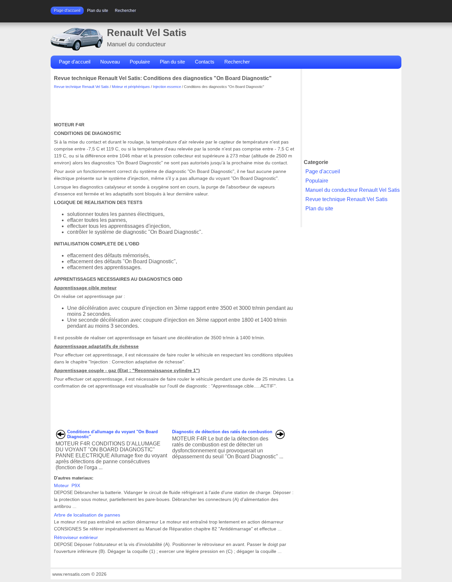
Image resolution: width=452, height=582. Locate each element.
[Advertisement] (174, 103)
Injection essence (167, 87)
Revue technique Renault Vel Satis (81, 87)
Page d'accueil (67, 10)
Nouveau (110, 61)
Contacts (204, 61)
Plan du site (97, 10)
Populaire (140, 61)
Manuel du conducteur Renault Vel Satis (352, 190)
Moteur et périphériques (131, 87)
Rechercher (125, 10)
